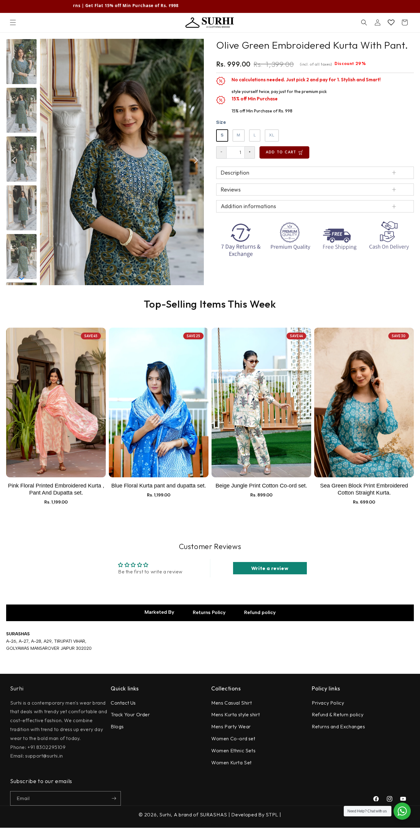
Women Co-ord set (233, 738)
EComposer (218, 824)
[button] (13, 22)
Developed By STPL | (255, 814)
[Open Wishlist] (391, 22)
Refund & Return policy (337, 714)
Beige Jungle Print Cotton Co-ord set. (261, 486)
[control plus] (250, 152)
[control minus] (221, 152)
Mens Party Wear (231, 726)
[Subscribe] (114, 798)
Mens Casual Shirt (231, 703)
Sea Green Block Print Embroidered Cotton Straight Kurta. (364, 489)
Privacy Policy (328, 703)
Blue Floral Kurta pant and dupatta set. (158, 486)
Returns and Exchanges (338, 726)
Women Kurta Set (231, 762)
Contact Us (123, 703)
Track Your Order (130, 714)
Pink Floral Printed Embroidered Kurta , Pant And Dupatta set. (56, 489)
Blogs (117, 726)
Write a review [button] (269, 568)
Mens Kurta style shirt (235, 714)
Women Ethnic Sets (233, 750)
